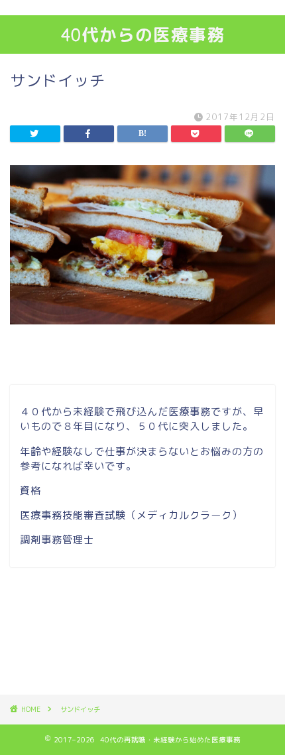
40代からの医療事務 (143, 34)
